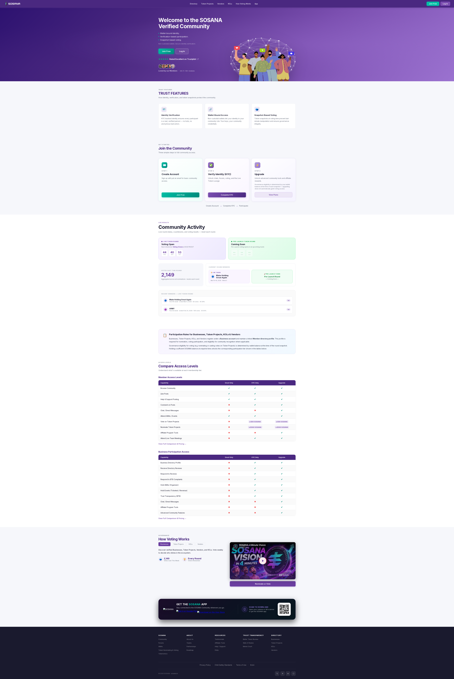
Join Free (433, 4)
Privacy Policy (205, 665)
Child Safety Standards (223, 665)
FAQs (217, 650)
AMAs (160, 646)
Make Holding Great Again (180, 300)
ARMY (172, 309)
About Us (190, 639)
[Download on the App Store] (211, 613)
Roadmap (190, 650)
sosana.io (174, 673)
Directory (193, 4)
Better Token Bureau (250, 639)
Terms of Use (241, 665)
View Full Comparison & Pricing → (172, 444)
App (256, 4)
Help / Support (220, 646)
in (288, 673)
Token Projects (207, 4)
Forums (161, 643)
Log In (445, 4)
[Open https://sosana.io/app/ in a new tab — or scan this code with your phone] (284, 609)
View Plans (273, 195)
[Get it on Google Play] (186, 613)
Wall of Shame (248, 643)
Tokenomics (162, 654)
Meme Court (247, 646)
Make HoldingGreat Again (222, 276)
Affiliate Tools (220, 643)
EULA (252, 665)
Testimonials (219, 639)
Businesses (164, 544)
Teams (189, 643)
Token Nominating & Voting (168, 650)
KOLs (230, 4)
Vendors (220, 4)
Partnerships (191, 646)
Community (162, 639)
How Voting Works (243, 4)
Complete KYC (227, 195)
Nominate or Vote (263, 584)
